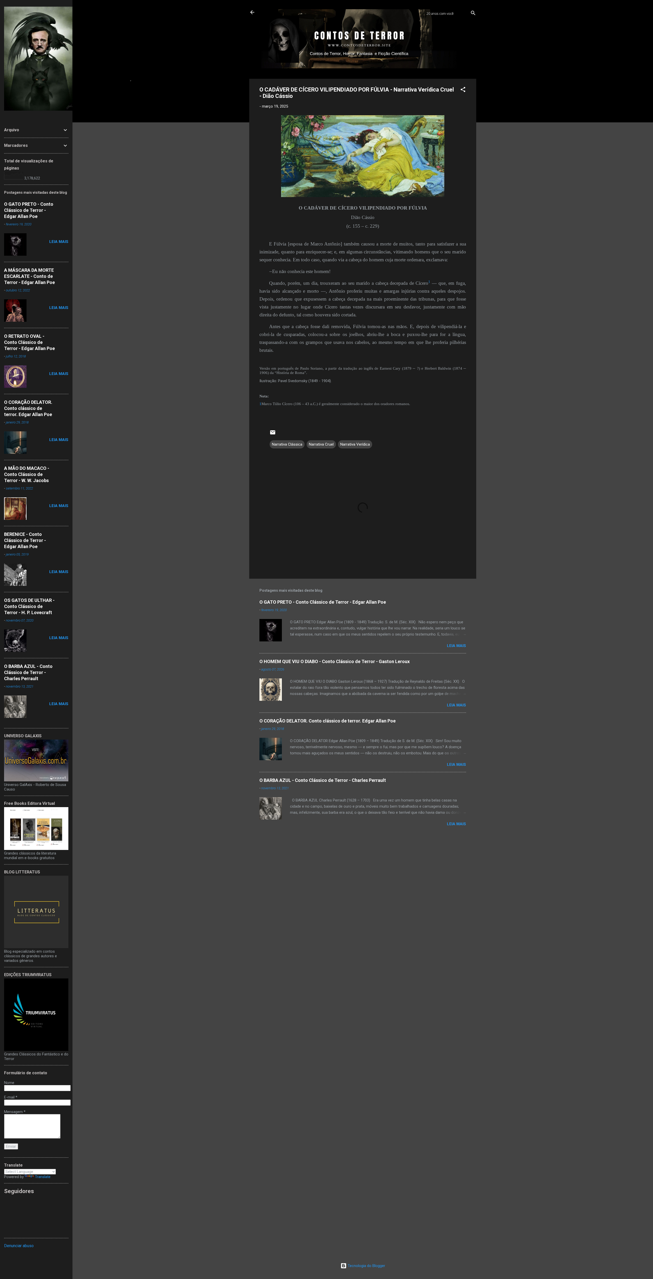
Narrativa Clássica (287, 444)
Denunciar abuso (19, 1245)
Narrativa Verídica (355, 444)
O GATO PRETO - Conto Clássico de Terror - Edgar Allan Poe (322, 602)
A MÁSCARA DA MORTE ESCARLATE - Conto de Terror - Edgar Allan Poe (29, 276)
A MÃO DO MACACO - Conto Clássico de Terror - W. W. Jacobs (26, 474)
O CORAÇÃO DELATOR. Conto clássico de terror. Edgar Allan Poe (327, 721)
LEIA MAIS (456, 645)
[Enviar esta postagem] (273, 434)
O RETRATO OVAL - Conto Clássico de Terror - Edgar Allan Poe (29, 342)
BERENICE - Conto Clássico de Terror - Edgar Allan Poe (25, 540)
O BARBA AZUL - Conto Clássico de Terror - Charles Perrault (322, 780)
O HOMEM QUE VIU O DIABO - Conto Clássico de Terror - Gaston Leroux (334, 661)
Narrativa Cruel (321, 444)
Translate (43, 1176)
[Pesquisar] (473, 14)
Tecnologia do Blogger (366, 1265)
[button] (463, 90)
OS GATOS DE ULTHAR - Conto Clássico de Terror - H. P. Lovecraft (29, 606)
